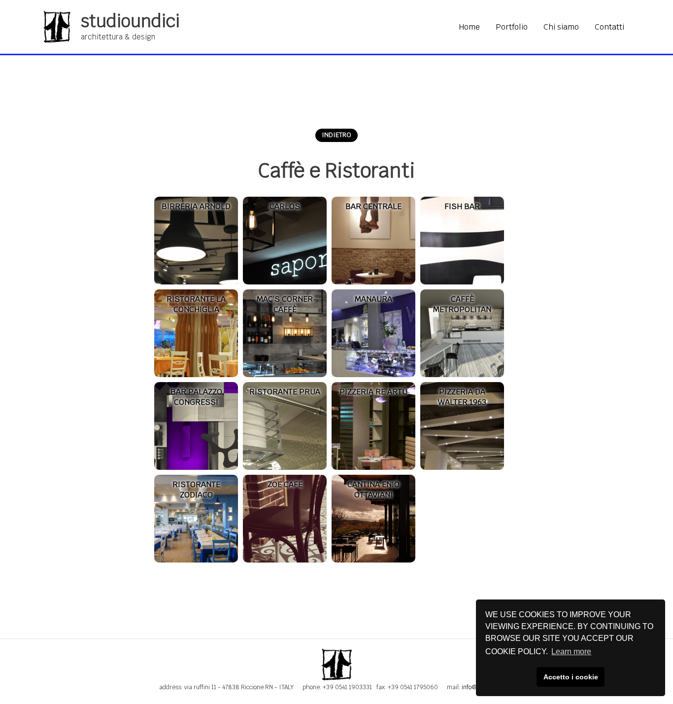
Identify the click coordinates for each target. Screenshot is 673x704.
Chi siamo (561, 27)
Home (469, 27)
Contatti (609, 27)
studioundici (130, 21)
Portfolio (512, 27)
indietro (336, 135)
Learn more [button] (571, 651)
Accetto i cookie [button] (570, 677)
